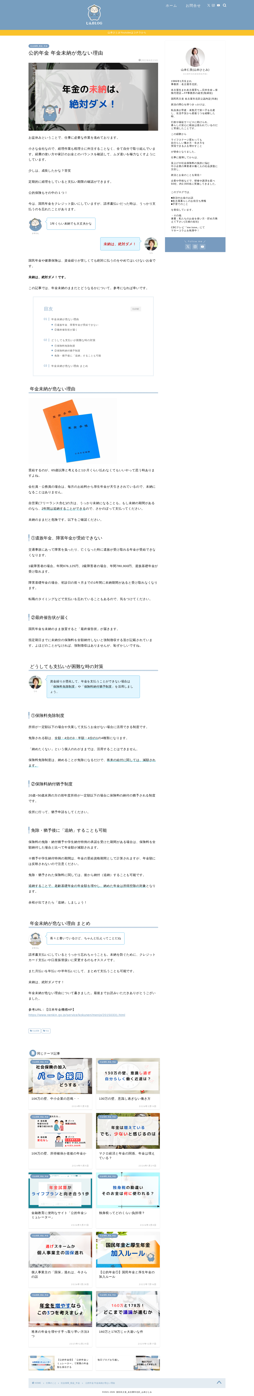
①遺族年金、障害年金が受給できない (76, 324)
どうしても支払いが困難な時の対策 (73, 340)
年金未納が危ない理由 (65, 319)
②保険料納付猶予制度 (67, 350)
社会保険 (35, 1031)
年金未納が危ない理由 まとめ (69, 365)
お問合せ (193, 5)
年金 (47, 1031)
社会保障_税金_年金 (39, 46)
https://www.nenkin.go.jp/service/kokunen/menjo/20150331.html (77, 1015)
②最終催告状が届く (66, 329)
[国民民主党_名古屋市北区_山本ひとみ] (94, 25)
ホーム (171, 5)
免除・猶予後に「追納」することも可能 (77, 355)
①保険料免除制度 (64, 345)
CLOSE (136, 309)
